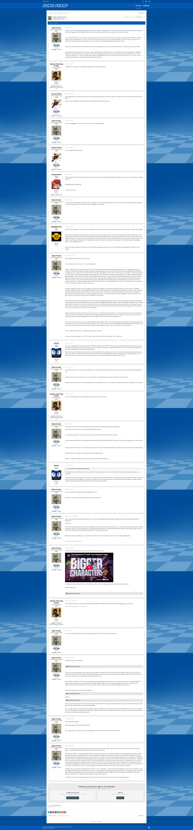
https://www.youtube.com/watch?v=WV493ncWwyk (77, 725)
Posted (69, 27)
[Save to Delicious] (58, 812)
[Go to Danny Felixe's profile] (56, 104)
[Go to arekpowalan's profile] (56, 184)
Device (56, 343)
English (46, 1)
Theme (93, 821)
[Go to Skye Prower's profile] (50, 18)
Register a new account (73, 797)
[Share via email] (65, 812)
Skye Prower (61, 19)
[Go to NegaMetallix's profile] (56, 236)
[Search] (143, 1)
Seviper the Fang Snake (56, 65)
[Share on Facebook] (51, 812)
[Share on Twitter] (49, 812)
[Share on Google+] (53, 812)
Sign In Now (120, 797)
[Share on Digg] (56, 812)
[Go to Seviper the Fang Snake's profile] (56, 75)
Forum (138, 5)
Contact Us (99, 821)
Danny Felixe (56, 94)
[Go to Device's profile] (56, 353)
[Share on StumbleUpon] (63, 812)
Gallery (146, 5)
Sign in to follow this (130, 17)
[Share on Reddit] (60, 812)
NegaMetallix (56, 227)
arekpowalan (56, 174)
